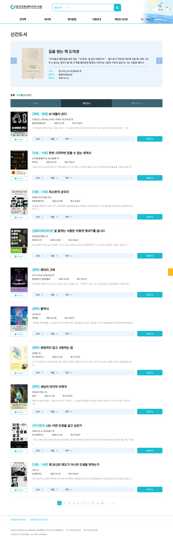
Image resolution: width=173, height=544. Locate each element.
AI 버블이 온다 (58, 114)
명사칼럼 (72, 19)
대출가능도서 (137, 103)
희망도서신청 (121, 19)
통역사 (45, 308)
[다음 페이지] (109, 503)
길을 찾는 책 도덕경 (64, 51)
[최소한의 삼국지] (19, 202)
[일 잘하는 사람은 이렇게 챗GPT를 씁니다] (19, 241)
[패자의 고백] (19, 280)
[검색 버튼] (117, 7)
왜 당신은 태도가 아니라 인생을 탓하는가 (74, 464)
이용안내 (96, 19)
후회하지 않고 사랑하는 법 (57, 347)
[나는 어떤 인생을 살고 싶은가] (19, 435)
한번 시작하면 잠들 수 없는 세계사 (70, 153)
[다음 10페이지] (113, 503)
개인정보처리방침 (18, 519)
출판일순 (86, 103)
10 (102, 503)
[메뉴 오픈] (170, 272)
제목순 (36, 103)
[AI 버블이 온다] (19, 124)
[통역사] (19, 318)
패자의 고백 (48, 269)
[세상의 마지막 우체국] (19, 396)
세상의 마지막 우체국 (54, 386)
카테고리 (150, 19)
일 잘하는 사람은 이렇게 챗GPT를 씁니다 (79, 230)
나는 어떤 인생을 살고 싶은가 (64, 425)
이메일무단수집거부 (39, 519)
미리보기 (20, 139)
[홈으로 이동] (26, 6)
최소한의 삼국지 (59, 191)
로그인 (161, 10)
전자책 (23, 19)
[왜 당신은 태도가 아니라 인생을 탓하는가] (19, 474)
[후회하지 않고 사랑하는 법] (19, 357)
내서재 (47, 19)
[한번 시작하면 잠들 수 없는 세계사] (19, 163)
